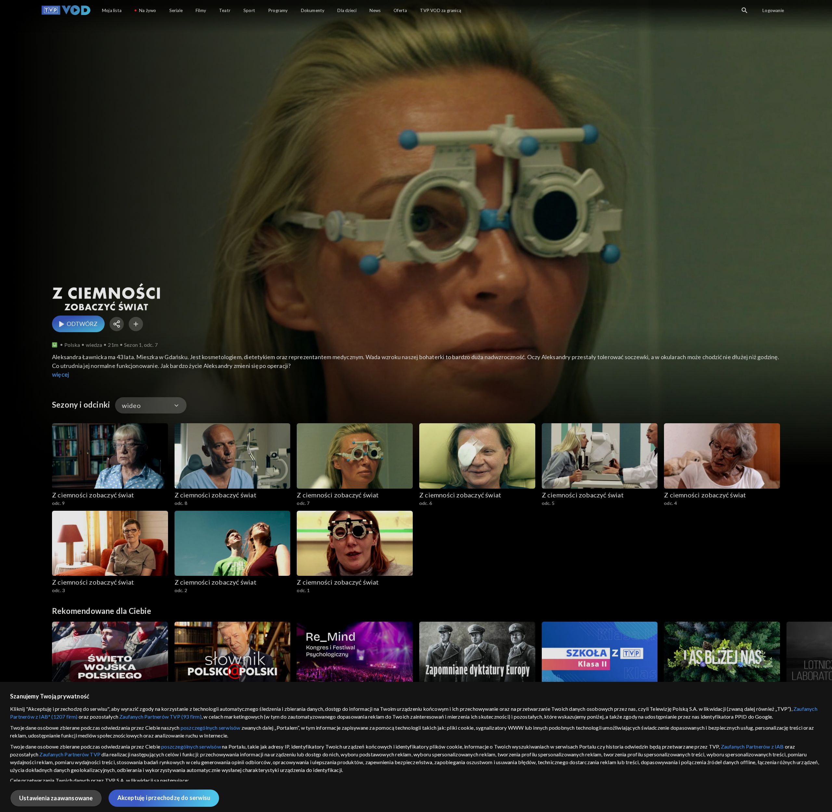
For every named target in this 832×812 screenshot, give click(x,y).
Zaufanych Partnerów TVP (69, 754)
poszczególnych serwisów (210, 727)
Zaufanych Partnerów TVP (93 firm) (160, 716)
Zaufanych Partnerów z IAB (752, 746)
